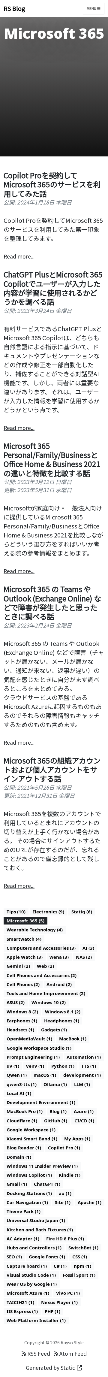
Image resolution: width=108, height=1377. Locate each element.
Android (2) (59, 984)
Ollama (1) (55, 1084)
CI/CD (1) (84, 1121)
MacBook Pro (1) (25, 1111)
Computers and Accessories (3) (41, 948)
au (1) (65, 1193)
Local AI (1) (19, 1093)
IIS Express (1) (22, 1311)
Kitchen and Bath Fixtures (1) (40, 1230)
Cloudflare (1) (22, 1121)
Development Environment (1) (41, 1102)
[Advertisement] (54, 101)
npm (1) (82, 1266)
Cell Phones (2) (23, 984)
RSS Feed (38, 1353)
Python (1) (62, 1066)
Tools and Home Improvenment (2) (46, 993)
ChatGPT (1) (47, 1184)
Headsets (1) (20, 1030)
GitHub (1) (55, 1121)
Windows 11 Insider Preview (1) (42, 1166)
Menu (92, 8)
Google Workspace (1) (31, 1130)
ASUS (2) (16, 1002)
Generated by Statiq (51, 1367)
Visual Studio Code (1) (31, 1275)
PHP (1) (52, 1311)
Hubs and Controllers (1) (34, 1248)
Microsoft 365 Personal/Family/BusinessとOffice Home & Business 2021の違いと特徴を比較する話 (52, 459)
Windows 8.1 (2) (62, 1012)
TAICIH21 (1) (20, 1302)
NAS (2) (84, 957)
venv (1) (35, 1066)
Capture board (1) (27, 1266)
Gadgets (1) (54, 1030)
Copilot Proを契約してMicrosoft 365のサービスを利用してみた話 (52, 184)
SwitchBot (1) (83, 1248)
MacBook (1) (72, 1039)
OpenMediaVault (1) (29, 1039)
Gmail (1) (17, 1184)
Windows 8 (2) (22, 1012)
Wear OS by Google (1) (32, 1284)
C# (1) (60, 1266)
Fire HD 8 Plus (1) (65, 1239)
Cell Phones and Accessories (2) (41, 975)
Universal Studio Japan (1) (36, 1220)
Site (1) (62, 1202)
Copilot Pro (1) (64, 1148)
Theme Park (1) (23, 1211)
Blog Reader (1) (24, 1148)
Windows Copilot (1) (29, 1175)
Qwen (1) (17, 1075)
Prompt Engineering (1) (33, 1057)
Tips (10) (16, 912)
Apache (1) (89, 1202)
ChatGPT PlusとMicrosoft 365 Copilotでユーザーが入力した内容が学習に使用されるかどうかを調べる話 (53, 288)
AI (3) (88, 948)
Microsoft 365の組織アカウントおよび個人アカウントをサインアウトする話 (52, 769)
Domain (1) (19, 1157)
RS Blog (14, 8)
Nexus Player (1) (59, 1302)
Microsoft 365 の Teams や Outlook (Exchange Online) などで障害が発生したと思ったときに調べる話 (52, 603)
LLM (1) (82, 1084)
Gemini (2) (18, 966)
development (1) (82, 1075)
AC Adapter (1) (23, 1239)
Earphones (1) (22, 1021)
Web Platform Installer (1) (36, 1320)
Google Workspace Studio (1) (39, 1048)
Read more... (19, 256)
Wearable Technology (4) (35, 930)
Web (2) (45, 966)
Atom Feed (72, 1353)
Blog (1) (58, 1111)
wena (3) (59, 957)
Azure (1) (84, 1111)
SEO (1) (14, 1257)
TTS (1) (88, 1066)
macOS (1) (45, 1075)
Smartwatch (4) (24, 939)
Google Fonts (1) (47, 1257)
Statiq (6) (81, 912)
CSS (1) (79, 1257)
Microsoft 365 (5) (25, 921)
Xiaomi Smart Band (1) (32, 1139)
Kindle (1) (69, 1175)
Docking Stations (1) (29, 1193)
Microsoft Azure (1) (28, 1293)
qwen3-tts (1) (22, 1084)
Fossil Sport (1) (79, 1275)
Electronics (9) (48, 912)
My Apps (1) (77, 1139)
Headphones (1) (61, 1021)
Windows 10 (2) (49, 1002)
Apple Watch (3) (25, 957)
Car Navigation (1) (27, 1202)
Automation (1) (84, 1057)
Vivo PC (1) (68, 1293)
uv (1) (13, 1066)
